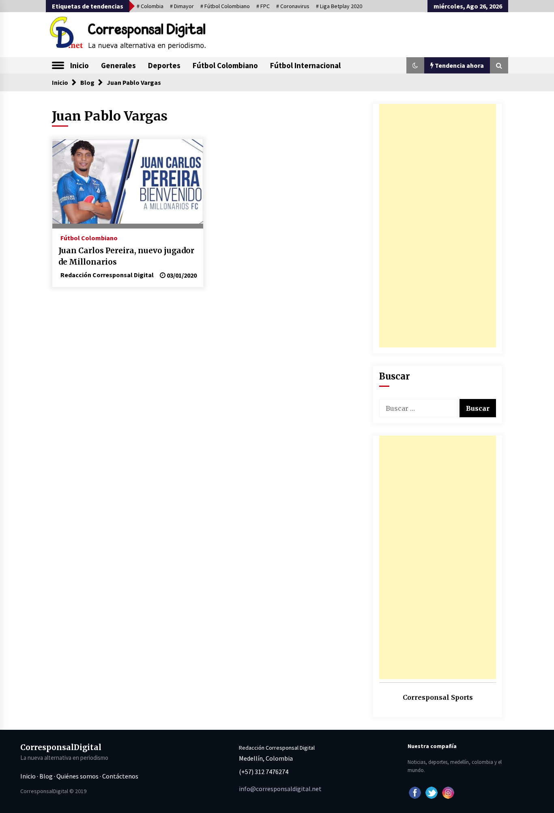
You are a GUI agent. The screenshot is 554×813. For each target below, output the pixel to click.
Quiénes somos (77, 776)
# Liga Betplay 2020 (339, 6)
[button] (415, 65)
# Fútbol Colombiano (225, 6)
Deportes (164, 65)
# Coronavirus (292, 6)
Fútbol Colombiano (225, 65)
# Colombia (150, 6)
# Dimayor (182, 6)
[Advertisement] (437, 225)
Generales (118, 65)
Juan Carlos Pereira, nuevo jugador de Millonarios (126, 256)
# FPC (263, 6)
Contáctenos (120, 776)
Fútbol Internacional (305, 65)
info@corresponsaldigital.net (280, 789)
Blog (46, 776)
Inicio (79, 65)
